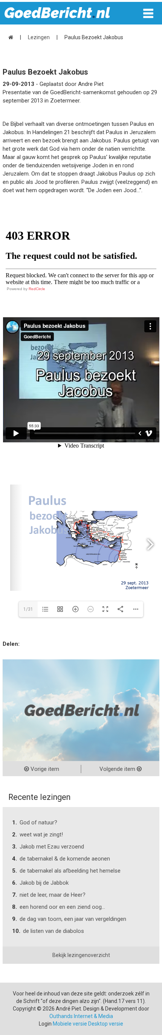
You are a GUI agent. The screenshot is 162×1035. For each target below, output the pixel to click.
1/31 (28, 609)
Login (45, 1024)
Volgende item (118, 769)
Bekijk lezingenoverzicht (81, 955)
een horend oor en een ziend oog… (62, 907)
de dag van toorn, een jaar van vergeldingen (73, 919)
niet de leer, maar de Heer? (53, 894)
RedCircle (37, 289)
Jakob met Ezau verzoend (52, 846)
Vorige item (44, 769)
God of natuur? (38, 822)
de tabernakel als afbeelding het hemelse (70, 870)
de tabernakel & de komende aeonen (65, 858)
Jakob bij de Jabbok (44, 882)
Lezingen (39, 37)
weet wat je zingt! (41, 834)
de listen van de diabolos (53, 931)
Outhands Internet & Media (81, 1016)
